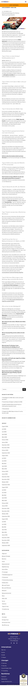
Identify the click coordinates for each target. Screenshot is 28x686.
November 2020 (6, 540)
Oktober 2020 (5, 542)
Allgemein (4, 553)
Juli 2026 (4, 429)
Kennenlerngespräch (7, 318)
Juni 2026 (4, 431)
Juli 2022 (4, 490)
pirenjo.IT (4, 317)
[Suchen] (24, 389)
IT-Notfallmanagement (7, 574)
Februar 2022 (5, 503)
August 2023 (5, 455)
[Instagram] (16, 643)
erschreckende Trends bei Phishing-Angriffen (12, 272)
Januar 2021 (4, 535)
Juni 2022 (4, 492)
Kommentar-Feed (6, 622)
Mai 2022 (4, 495)
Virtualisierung (5, 609)
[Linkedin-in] (14, 643)
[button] (26, 2)
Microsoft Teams (6, 585)
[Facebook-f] (11, 643)
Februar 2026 (5, 439)
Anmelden (4, 617)
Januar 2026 (5, 442)
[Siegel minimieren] (26, 675)
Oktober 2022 (5, 482)
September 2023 (6, 453)
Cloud (3, 561)
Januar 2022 (5, 505)
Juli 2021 (4, 521)
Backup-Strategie (6, 556)
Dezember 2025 (5, 445)
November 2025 (6, 447)
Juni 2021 (4, 524)
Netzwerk (4, 590)
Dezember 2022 (5, 476)
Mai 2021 (4, 527)
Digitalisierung (5, 566)
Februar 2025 (5, 450)
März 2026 (4, 437)
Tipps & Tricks (5, 606)
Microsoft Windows (6, 588)
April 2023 (4, 466)
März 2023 (4, 468)
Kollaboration (5, 582)
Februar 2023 (5, 471)
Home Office (5, 569)
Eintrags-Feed (5, 619)
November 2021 (5, 511)
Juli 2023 (4, 458)
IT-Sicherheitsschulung (7, 580)
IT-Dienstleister (5, 408)
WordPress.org (5, 625)
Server (3, 601)
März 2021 (4, 532)
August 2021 (5, 519)
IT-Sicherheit (5, 577)
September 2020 (6, 545)
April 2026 (4, 434)
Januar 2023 (5, 474)
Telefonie (4, 603)
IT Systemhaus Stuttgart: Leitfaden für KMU (12, 401)
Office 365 (4, 598)
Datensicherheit (5, 564)
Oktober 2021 (5, 513)
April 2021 (4, 529)
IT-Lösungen (5, 572)
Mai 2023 (4, 463)
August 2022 (5, 487)
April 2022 (4, 497)
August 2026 (5, 426)
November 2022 (5, 479)
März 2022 (4, 500)
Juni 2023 (4, 460)
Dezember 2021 (5, 508)
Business (4, 558)
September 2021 (6, 516)
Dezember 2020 (5, 537)
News (3, 595)
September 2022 (6, 484)
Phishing (15, 250)
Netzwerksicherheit (6, 593)
